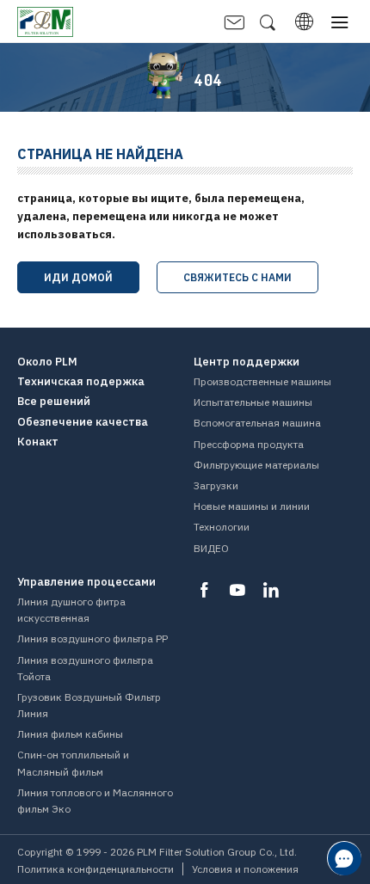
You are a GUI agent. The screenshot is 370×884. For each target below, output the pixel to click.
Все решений (53, 401)
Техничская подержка (81, 382)
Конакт (38, 442)
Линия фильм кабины (70, 733)
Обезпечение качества (82, 422)
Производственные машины (262, 381)
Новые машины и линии (252, 506)
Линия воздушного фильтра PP (92, 638)
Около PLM (47, 362)
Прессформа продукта (249, 444)
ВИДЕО (211, 548)
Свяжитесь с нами (237, 277)
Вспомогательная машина (257, 422)
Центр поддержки (246, 362)
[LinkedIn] (271, 590)
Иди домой (78, 277)
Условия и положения (245, 869)
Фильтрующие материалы (256, 464)
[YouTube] (237, 590)
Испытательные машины (253, 402)
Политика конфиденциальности (95, 869)
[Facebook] (204, 590)
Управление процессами (86, 582)
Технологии (222, 526)
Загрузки (216, 485)
